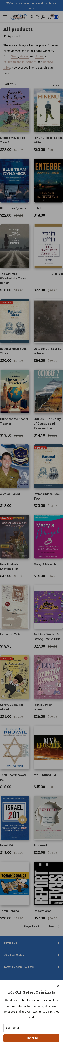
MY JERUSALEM (45, 775)
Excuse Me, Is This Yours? (12, 140)
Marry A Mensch (45, 564)
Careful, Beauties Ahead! (12, 707)
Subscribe (31, 1038)
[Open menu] (5, 16)
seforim (31, 62)
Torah (14, 56)
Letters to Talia (10, 634)
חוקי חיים (57, 274)
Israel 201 (6, 845)
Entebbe (39, 208)
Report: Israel (43, 911)
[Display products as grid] (52, 84)
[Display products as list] (57, 84)
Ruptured (40, 845)
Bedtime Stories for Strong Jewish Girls (47, 636)
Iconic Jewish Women (43, 707)
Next (52, 926)
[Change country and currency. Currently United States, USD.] (31, 16)
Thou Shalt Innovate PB (13, 777)
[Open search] (37, 17)
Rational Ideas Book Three (13, 351)
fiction (39, 56)
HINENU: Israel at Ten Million (48, 140)
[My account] (43, 17)
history (24, 56)
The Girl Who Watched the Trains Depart (13, 278)
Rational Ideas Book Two (47, 496)
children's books (14, 62)
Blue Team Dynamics (14, 208)
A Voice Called (10, 494)
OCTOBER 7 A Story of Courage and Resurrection (47, 423)
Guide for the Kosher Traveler (14, 421)
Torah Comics (9, 911)
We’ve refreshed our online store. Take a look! (31, 5)
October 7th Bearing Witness (47, 351)
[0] (49, 17)
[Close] (58, 986)
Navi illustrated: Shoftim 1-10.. (10, 566)
